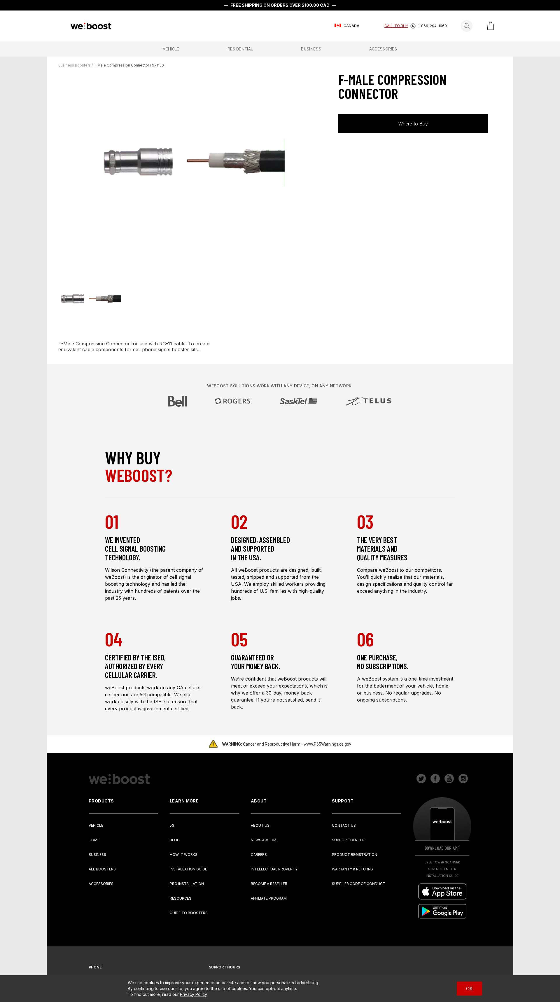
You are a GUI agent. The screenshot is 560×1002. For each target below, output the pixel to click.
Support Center (348, 840)
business (311, 49)
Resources (180, 898)
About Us (260, 825)
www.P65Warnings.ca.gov (327, 744)
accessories (383, 49)
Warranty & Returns (352, 869)
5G (172, 825)
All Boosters (102, 869)
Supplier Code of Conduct (358, 884)
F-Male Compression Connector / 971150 (129, 65)
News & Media (263, 840)
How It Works (183, 854)
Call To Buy (396, 26)
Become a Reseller (269, 884)
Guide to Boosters (189, 913)
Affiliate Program (269, 898)
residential (240, 49)
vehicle (171, 49)
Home (94, 840)
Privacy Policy (193, 994)
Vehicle (96, 825)
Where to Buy (413, 124)
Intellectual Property (274, 869)
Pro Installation (187, 884)
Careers (259, 854)
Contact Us (344, 825)
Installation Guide (188, 869)
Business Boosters (74, 65)
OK (469, 988)
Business (97, 854)
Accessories (101, 884)
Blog (175, 840)
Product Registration (354, 854)
